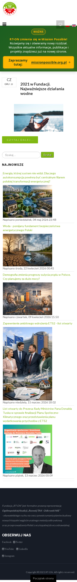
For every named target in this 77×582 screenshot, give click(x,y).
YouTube (9, 549)
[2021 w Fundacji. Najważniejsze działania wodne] (38, 117)
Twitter (19, 542)
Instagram (9, 556)
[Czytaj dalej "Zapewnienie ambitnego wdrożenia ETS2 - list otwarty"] (27, 362)
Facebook (6, 542)
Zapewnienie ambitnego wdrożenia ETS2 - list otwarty (37, 323)
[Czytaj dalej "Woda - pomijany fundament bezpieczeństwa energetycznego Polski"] (27, 249)
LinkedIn (23, 549)
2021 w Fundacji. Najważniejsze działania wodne (42, 89)
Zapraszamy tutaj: (38, 62)
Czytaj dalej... (20, 139)
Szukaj (47, 155)
